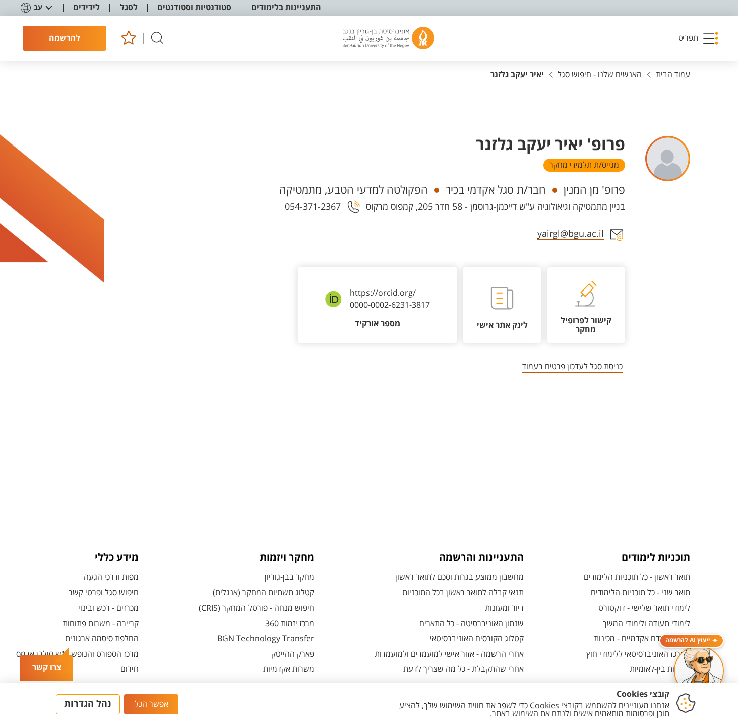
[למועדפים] (128, 38)
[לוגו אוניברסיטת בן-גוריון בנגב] (388, 38)
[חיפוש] (157, 38)
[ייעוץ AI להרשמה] (699, 671)
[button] (698, 38)
